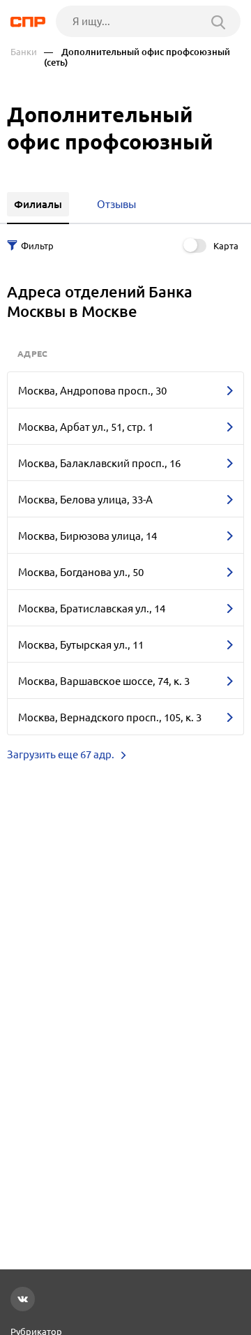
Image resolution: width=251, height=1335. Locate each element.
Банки (23, 52)
